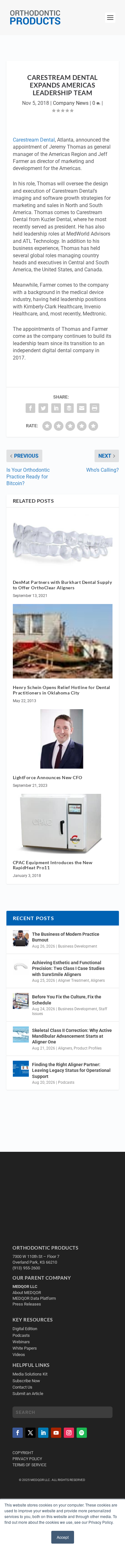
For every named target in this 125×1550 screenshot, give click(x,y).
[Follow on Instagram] (69, 1433)
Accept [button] (63, 1537)
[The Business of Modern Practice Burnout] (21, 938)
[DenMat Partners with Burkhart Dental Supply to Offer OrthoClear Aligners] (63, 544)
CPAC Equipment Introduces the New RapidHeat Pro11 (53, 865)
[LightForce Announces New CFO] (63, 739)
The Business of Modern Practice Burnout (65, 937)
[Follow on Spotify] (82, 1433)
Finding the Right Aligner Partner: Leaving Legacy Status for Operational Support (71, 1070)
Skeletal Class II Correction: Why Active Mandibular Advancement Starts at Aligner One (72, 1036)
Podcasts (66, 1082)
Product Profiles (88, 1048)
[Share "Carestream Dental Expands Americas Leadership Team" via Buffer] (69, 408)
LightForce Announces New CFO (47, 777)
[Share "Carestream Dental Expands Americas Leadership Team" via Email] (81, 408)
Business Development (77, 946)
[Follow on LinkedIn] (43, 1433)
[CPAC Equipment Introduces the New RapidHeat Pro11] (63, 824)
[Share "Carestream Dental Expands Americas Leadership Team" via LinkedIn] (56, 408)
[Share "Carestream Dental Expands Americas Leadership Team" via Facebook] (30, 408)
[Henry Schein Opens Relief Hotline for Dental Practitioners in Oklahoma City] (63, 641)
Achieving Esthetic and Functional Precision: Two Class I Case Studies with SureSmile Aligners (68, 968)
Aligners (98, 980)
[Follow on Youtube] (56, 1433)
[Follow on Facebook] (18, 1433)
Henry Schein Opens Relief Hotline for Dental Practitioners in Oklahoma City (61, 690)
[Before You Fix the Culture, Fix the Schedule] (21, 1001)
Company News (70, 103)
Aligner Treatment (73, 980)
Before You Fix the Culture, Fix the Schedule (66, 999)
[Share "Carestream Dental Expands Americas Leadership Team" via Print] (94, 408)
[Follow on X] (30, 1433)
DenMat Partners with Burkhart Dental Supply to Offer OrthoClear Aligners (62, 584)
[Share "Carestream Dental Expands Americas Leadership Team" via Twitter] (43, 408)
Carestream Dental (34, 140)
